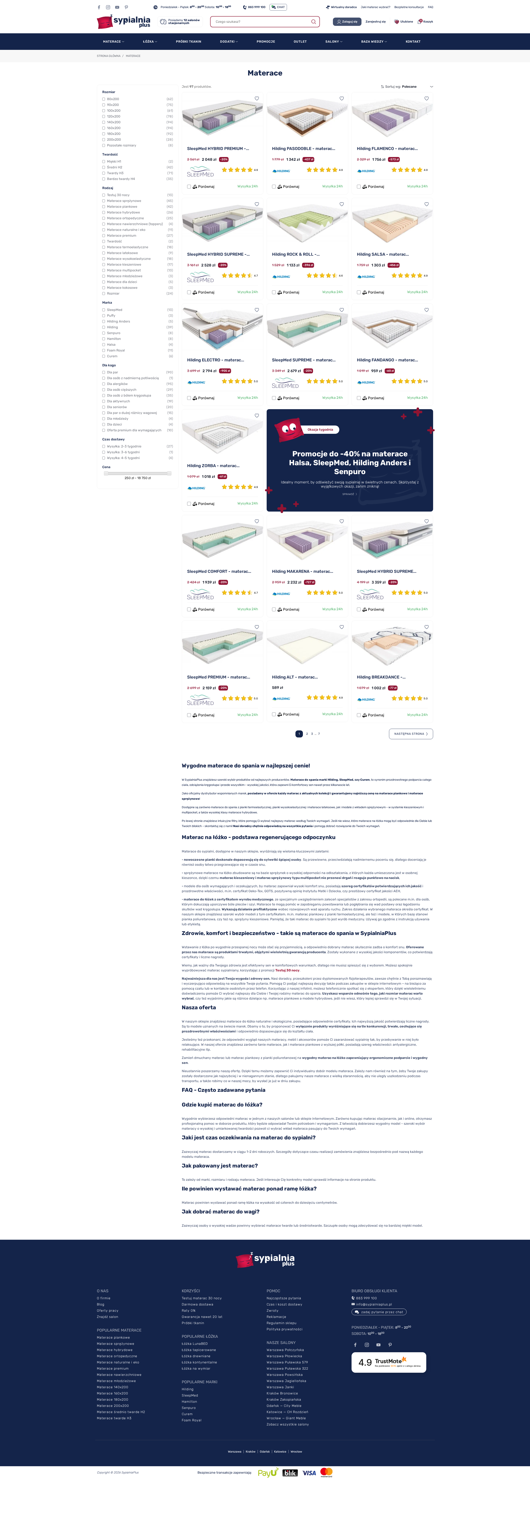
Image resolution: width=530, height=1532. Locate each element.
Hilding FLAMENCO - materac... (387, 148)
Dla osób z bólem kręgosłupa (140, 395)
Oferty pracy (108, 1311)
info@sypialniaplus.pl (373, 1304)
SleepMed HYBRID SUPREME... (386, 571)
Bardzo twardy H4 (140, 179)
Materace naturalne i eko (140, 230)
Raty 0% (189, 1311)
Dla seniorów (140, 407)
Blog (100, 1304)
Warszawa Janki (280, 1387)
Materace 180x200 (112, 1399)
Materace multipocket (140, 270)
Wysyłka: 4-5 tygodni (140, 458)
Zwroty (273, 1311)
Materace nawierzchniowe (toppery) (140, 224)
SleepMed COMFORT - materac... (219, 571)
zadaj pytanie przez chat (382, 1312)
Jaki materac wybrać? (375, 7)
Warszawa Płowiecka (284, 1356)
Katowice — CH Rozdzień (287, 1412)
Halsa (140, 344)
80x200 (140, 99)
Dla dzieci (140, 424)
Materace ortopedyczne (140, 218)
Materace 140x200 (112, 1387)
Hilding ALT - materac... (295, 677)
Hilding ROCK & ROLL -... (296, 254)
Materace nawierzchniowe (119, 1375)
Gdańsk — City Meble (284, 1406)
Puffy (140, 316)
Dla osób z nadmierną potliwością (140, 378)
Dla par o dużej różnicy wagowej (140, 413)
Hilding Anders (140, 321)
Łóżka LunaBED (195, 1344)
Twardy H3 (140, 173)
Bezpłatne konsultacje (409, 7)
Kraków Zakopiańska (284, 1399)
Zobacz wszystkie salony (288, 1424)
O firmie (104, 1298)
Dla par (140, 372)
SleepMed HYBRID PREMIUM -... (218, 148)
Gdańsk (265, 1451)
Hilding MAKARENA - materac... (302, 571)
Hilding (140, 327)
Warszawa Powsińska (285, 1375)
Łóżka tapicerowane (199, 1350)
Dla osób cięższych (140, 390)
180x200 (140, 134)
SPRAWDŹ (348, 494)
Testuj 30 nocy (140, 195)
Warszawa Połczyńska (285, 1350)
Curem (140, 356)
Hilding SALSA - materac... (383, 254)
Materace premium (140, 235)
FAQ (430, 7)
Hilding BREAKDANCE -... (381, 677)
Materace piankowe (140, 207)
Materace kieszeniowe (140, 264)
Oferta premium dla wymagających (140, 430)
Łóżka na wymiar (196, 1368)
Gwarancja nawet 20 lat (202, 1317)
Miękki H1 (140, 161)
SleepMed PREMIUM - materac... (218, 677)
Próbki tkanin (193, 1323)
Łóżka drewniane (196, 1356)
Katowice (280, 1451)
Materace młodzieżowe (140, 276)
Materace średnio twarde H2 (121, 1412)
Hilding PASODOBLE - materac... (303, 148)
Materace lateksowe (140, 253)
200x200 (140, 139)
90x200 (140, 105)
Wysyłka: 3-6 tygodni (140, 452)
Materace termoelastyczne (140, 247)
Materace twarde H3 (114, 1418)
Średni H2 (140, 167)
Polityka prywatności (285, 1329)
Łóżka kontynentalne (199, 1362)
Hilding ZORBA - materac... (213, 465)
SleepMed (140, 310)
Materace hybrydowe (140, 212)
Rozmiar (140, 293)
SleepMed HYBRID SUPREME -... (218, 254)
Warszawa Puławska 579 (287, 1362)
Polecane (409, 87)
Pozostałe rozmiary (140, 145)
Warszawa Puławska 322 (287, 1368)
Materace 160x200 (112, 1393)
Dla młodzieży (140, 419)
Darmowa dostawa (197, 1304)
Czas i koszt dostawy (284, 1304)
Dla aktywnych (140, 401)
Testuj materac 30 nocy (202, 1298)
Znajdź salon (107, 1317)
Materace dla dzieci (140, 282)
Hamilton (140, 339)
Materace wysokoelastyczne (140, 259)
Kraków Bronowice (282, 1393)
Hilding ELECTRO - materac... (215, 359)
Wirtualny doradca (344, 7)
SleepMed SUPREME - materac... (304, 359)
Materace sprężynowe (140, 201)
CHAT (281, 7)
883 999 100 (256, 7)
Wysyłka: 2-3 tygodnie (140, 446)
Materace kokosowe (140, 288)
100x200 (140, 111)
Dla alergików (140, 384)
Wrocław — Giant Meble (286, 1418)
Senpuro (140, 333)
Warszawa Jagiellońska (286, 1381)
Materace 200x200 (113, 1406)
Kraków (250, 1451)
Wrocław (296, 1451)
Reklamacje (276, 1317)
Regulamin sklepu (281, 1323)
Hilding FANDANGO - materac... (387, 359)
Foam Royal (140, 350)
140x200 (140, 122)
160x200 (140, 128)
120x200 (140, 116)
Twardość (140, 241)
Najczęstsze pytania (284, 1298)
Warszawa (234, 1451)
